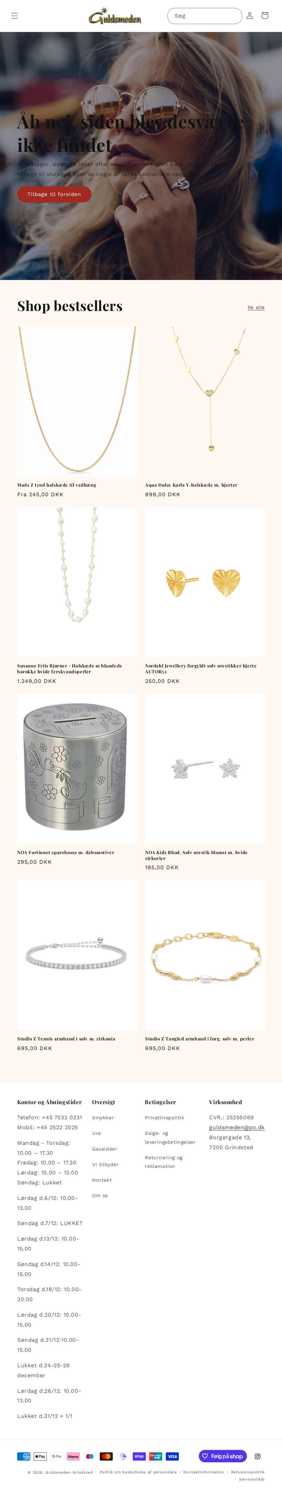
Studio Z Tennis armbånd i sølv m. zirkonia (66, 1038)
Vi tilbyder (105, 1164)
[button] (14, 15)
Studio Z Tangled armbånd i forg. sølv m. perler (199, 1038)
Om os (100, 1195)
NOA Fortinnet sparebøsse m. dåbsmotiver (65, 852)
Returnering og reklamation (163, 1162)
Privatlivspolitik (164, 1117)
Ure (96, 1133)
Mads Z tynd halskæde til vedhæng (56, 485)
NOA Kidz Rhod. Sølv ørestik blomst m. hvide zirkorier (196, 855)
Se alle (256, 307)
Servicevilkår (252, 1479)
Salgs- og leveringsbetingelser (170, 1137)
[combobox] (205, 16)
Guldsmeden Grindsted (69, 1472)
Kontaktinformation (203, 1472)
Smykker (103, 1117)
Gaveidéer (104, 1149)
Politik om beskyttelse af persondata (138, 1472)
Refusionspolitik (248, 1472)
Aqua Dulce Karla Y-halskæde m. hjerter (191, 485)
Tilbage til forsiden (54, 194)
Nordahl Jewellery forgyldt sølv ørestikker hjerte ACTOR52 (201, 668)
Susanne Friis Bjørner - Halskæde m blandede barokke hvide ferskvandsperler (69, 668)
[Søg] (234, 15)
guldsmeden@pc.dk (237, 1127)
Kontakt (102, 1180)
